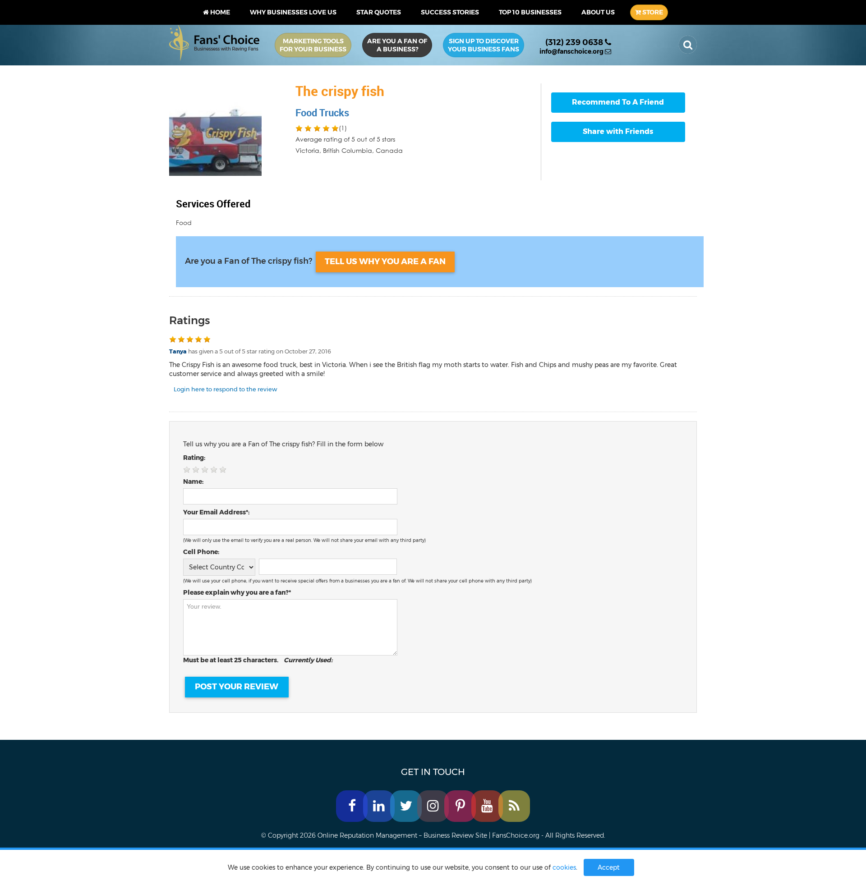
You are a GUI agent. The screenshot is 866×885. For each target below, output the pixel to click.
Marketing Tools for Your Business (313, 45)
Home (219, 12)
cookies (564, 867)
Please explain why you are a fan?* (237, 592)
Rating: (194, 458)
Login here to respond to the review (225, 389)
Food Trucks (322, 112)
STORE (652, 12)
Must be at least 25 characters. (257, 660)
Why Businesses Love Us (293, 12)
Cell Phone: (201, 552)
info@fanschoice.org (572, 51)
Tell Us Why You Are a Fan (385, 261)
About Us (598, 12)
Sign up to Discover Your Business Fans (483, 45)
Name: (193, 481)
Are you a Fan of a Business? (397, 45)
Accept (609, 867)
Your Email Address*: (216, 512)
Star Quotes (378, 12)
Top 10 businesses (530, 12)
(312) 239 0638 (575, 42)
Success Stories (450, 12)
